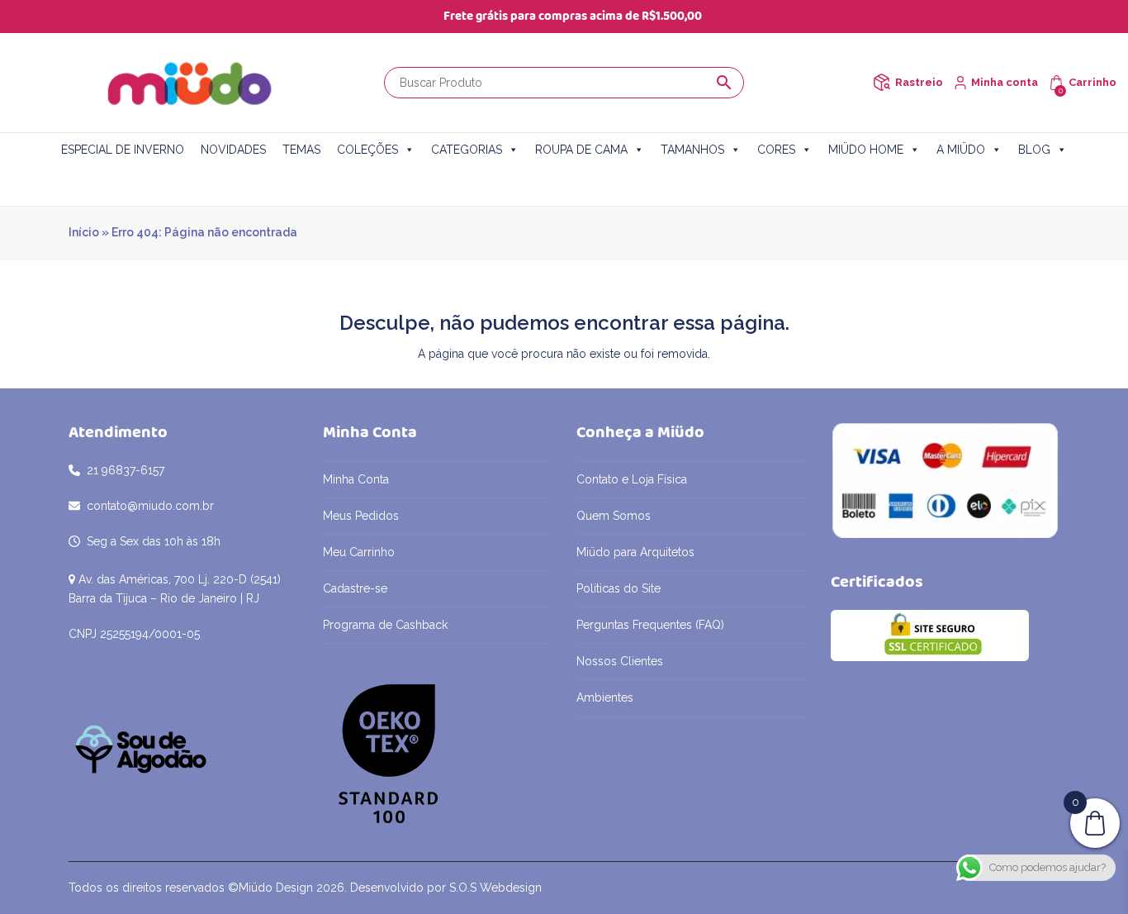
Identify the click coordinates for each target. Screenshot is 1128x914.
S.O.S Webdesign (495, 887)
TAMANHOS (692, 149)
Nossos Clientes (619, 661)
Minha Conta (356, 479)
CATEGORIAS (466, 149)
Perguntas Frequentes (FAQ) (650, 624)
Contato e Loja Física (631, 479)
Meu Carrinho (359, 552)
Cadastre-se (355, 588)
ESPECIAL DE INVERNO (122, 149)
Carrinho (1092, 82)
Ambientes (604, 697)
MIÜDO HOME (865, 149)
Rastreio (919, 82)
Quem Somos (613, 515)
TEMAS (301, 149)
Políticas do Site (618, 588)
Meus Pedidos (361, 515)
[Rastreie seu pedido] (881, 82)
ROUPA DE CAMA (581, 149)
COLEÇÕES (367, 149)
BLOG (1034, 149)
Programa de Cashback (385, 624)
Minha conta (1004, 82)
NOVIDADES (233, 149)
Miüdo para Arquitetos (635, 552)
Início (84, 232)
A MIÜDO (960, 149)
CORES (776, 149)
